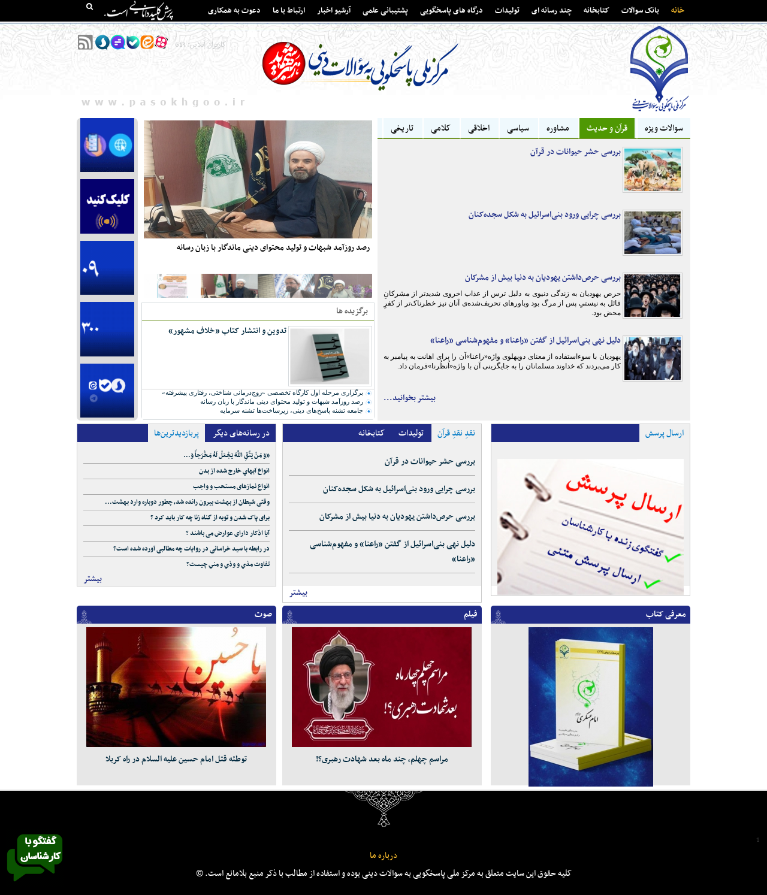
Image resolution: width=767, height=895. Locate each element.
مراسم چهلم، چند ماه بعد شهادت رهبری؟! (382, 759)
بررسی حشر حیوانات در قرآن (575, 152)
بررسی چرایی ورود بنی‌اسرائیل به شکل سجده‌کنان (545, 215)
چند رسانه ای (552, 10)
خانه (677, 10)
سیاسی (518, 128)
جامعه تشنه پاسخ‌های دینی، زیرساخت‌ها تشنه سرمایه (291, 410)
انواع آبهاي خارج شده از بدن (234, 471)
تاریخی (402, 128)
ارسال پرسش (664, 433)
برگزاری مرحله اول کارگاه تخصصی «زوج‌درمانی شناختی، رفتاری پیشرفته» (262, 392)
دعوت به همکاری (234, 10)
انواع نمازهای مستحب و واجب (231, 486)
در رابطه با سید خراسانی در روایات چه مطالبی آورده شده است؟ (191, 549)
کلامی (441, 128)
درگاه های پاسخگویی (451, 10)
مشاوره (557, 128)
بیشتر (92, 579)
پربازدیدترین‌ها (176, 433)
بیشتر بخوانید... (410, 398)
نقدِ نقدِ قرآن (456, 433)
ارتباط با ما (289, 10)
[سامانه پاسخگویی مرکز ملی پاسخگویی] (35, 884)
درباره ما (383, 855)
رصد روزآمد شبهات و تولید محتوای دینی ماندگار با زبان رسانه (273, 248)
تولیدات (507, 10)
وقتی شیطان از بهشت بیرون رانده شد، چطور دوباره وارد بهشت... (187, 502)
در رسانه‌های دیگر (241, 433)
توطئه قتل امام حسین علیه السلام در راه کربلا (176, 759)
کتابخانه (596, 10)
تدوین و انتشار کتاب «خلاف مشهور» (227, 331)
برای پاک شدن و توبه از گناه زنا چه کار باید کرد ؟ (210, 518)
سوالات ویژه (664, 128)
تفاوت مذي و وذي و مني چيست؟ (228, 564)
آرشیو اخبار (334, 10)
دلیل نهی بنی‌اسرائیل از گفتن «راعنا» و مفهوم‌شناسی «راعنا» (525, 340)
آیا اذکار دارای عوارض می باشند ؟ (228, 533)
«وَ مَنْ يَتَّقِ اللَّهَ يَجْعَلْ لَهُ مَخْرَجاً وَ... (226, 455)
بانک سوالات (640, 10)
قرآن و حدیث (607, 128)
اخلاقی (479, 128)
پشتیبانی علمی (385, 10)
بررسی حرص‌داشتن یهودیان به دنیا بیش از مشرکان (543, 278)
